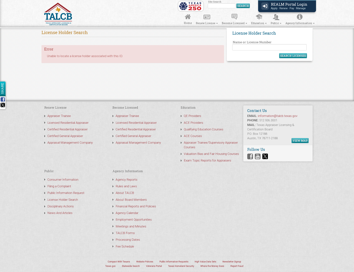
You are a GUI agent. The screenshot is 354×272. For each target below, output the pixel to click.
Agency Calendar (127, 213)
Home (188, 23)
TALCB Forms (125, 233)
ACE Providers (193, 122)
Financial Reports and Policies (136, 206)
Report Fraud (236, 266)
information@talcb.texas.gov (277, 116)
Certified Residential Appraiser (67, 129)
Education (258, 23)
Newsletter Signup (232, 261)
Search (243, 6)
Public (275, 23)
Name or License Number (252, 42)
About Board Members (131, 199)
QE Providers (192, 116)
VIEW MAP (300, 140)
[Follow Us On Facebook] (250, 156)
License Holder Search (62, 199)
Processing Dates (128, 239)
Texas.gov (110, 266)
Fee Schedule (125, 246)
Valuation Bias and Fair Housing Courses (211, 154)
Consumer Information (62, 179)
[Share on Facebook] (4, 99)
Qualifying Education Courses (203, 129)
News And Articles (59, 213)
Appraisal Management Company (70, 142)
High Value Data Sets (205, 261)
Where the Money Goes (212, 266)
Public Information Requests (173, 261)
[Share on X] (3, 106)
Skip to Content (6, 1)
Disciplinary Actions (60, 206)
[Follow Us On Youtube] (258, 156)
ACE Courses (193, 136)
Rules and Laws (126, 186)
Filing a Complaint (59, 186)
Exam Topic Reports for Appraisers (207, 160)
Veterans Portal (154, 266)
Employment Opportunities (134, 219)
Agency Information (299, 23)
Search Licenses (293, 55)
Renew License (206, 23)
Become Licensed (233, 23)
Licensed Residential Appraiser (67, 122)
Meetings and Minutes (131, 226)
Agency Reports (126, 179)
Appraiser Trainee (59, 116)
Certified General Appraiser (65, 136)
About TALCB (125, 193)
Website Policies (144, 261)
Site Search (229, 4)
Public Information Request (65, 193)
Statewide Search (131, 266)
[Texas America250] (190, 6)
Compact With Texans (119, 261)
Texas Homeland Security (181, 266)
